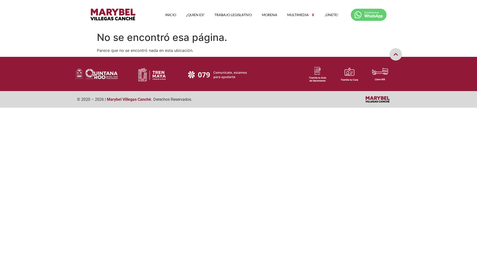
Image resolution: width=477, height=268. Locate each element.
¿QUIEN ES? (195, 15)
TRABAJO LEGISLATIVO (233, 15)
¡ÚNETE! (331, 15)
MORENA (269, 15)
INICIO (170, 15)
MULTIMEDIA (298, 15)
